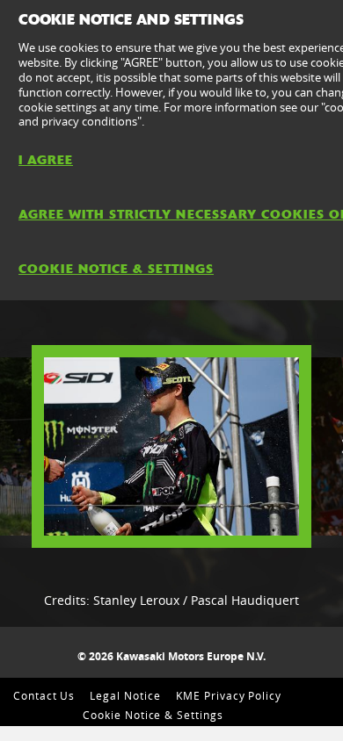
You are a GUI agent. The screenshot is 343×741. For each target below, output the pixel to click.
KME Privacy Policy (228, 695)
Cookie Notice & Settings (153, 715)
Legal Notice (125, 695)
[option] (171, 446)
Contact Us (44, 695)
